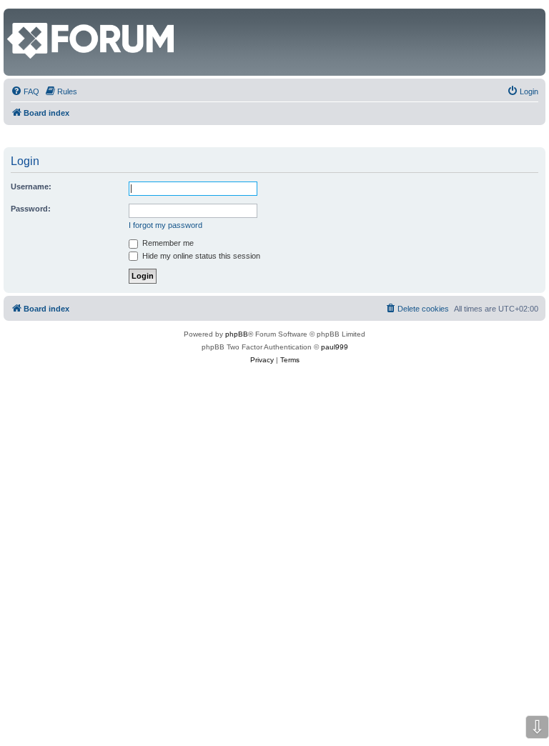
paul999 (334, 347)
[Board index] (15, 15)
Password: (31, 208)
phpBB (236, 334)
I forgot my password (165, 225)
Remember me (167, 243)
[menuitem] (25, 91)
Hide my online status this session (200, 256)
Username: (31, 186)
